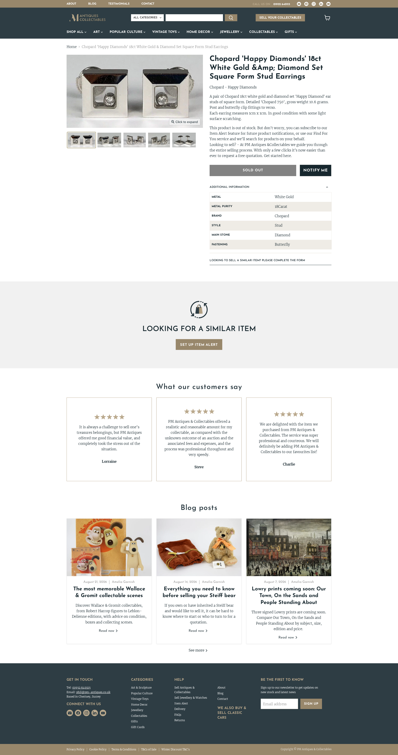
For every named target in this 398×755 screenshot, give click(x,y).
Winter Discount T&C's (175, 749)
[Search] (231, 17)
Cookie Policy (97, 749)
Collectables (262, 32)
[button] (81, 140)
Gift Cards (138, 727)
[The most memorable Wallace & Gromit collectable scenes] (109, 547)
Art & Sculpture (141, 687)
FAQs (177, 714)
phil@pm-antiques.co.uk (93, 692)
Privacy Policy (75, 749)
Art (97, 32)
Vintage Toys (165, 32)
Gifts (290, 32)
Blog (92, 4)
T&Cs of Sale (148, 749)
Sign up (311, 703)
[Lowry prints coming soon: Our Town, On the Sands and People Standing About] (288, 547)
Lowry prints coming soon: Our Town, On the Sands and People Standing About (289, 595)
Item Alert (181, 703)
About (71, 4)
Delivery (179, 709)
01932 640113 (281, 4)
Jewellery (230, 32)
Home (72, 47)
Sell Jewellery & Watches (190, 697)
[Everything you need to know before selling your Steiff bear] (199, 547)
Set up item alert (199, 345)
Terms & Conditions (123, 749)
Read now (107, 631)
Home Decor (199, 32)
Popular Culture (126, 32)
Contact (147, 4)
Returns (179, 720)
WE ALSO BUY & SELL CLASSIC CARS (231, 713)
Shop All (76, 32)
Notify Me (315, 170)
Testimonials (118, 4)
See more (197, 650)
